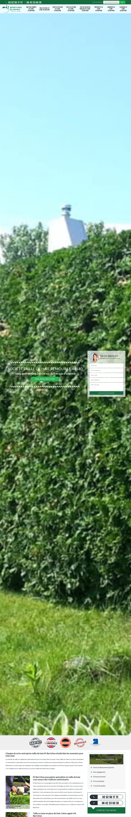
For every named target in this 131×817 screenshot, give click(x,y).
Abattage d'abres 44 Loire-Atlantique (31, 9)
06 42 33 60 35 (33, 2)
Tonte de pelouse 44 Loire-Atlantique (57, 9)
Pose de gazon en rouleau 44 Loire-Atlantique (85, 9)
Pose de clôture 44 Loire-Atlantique (71, 9)
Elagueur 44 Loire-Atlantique (123, 9)
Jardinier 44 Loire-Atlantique (111, 9)
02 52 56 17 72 (15, 2)
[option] (65, 408)
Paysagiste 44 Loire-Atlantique (99, 9)
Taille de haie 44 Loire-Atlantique (44, 9)
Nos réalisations (45, 379)
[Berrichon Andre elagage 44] (12, 8)
